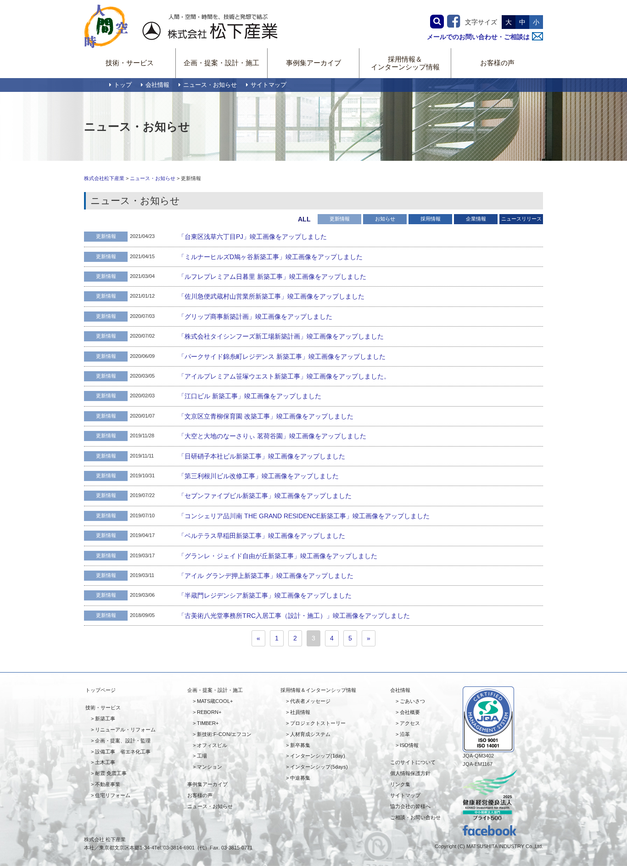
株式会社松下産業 (104, 178)
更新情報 (340, 218)
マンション (209, 767)
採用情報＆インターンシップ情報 (405, 63)
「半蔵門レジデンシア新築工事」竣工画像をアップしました (265, 595)
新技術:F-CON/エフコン (224, 734)
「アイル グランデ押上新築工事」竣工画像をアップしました (265, 575)
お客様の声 (497, 63)
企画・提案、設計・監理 (123, 740)
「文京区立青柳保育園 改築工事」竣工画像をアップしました (265, 416)
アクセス (410, 723)
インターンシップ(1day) (317, 755)
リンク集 (400, 784)
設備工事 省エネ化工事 (123, 751)
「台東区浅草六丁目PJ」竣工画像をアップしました (252, 236)
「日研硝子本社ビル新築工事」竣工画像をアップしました (261, 456)
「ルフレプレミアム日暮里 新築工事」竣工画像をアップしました (272, 276)
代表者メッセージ (310, 701)
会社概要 (410, 712)
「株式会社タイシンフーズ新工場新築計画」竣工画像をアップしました (281, 336)
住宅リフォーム (112, 795)
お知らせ (385, 218)
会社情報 (157, 85)
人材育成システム (310, 734)
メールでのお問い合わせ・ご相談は (478, 36)
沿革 (405, 734)
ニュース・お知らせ (210, 85)
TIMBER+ (207, 723)
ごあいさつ (412, 701)
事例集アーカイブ (313, 63)
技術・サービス (130, 63)
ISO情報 (409, 745)
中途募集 (300, 778)
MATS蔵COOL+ (215, 701)
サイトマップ (268, 85)
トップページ (100, 690)
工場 (202, 755)
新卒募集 (300, 745)
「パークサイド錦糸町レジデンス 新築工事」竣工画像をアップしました (282, 356)
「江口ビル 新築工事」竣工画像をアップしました (249, 396)
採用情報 (430, 218)
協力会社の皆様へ (410, 806)
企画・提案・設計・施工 (221, 63)
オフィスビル (212, 745)
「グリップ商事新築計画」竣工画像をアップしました (255, 316)
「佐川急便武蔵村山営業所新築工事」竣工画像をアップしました (271, 296)
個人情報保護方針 (410, 773)
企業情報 (476, 218)
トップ (123, 85)
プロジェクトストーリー (318, 723)
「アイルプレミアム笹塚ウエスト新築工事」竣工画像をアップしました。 (284, 376)
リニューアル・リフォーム (125, 729)
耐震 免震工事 (111, 773)
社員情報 (300, 712)
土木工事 (105, 762)
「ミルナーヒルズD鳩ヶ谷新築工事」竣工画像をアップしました (270, 256)
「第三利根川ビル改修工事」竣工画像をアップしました (258, 476)
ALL (304, 219)
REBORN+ (209, 712)
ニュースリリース (521, 218)
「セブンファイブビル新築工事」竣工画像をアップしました (265, 495)
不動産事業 (107, 784)
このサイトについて (413, 762)
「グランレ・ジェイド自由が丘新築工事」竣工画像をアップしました (277, 556)
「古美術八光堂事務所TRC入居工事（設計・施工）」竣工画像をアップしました (294, 615)
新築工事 (105, 718)
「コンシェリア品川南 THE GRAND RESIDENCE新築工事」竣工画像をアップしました (304, 516)
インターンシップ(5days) (319, 767)
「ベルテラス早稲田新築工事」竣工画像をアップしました (261, 535)
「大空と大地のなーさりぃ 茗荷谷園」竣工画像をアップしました (272, 436)
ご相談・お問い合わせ (415, 817)
